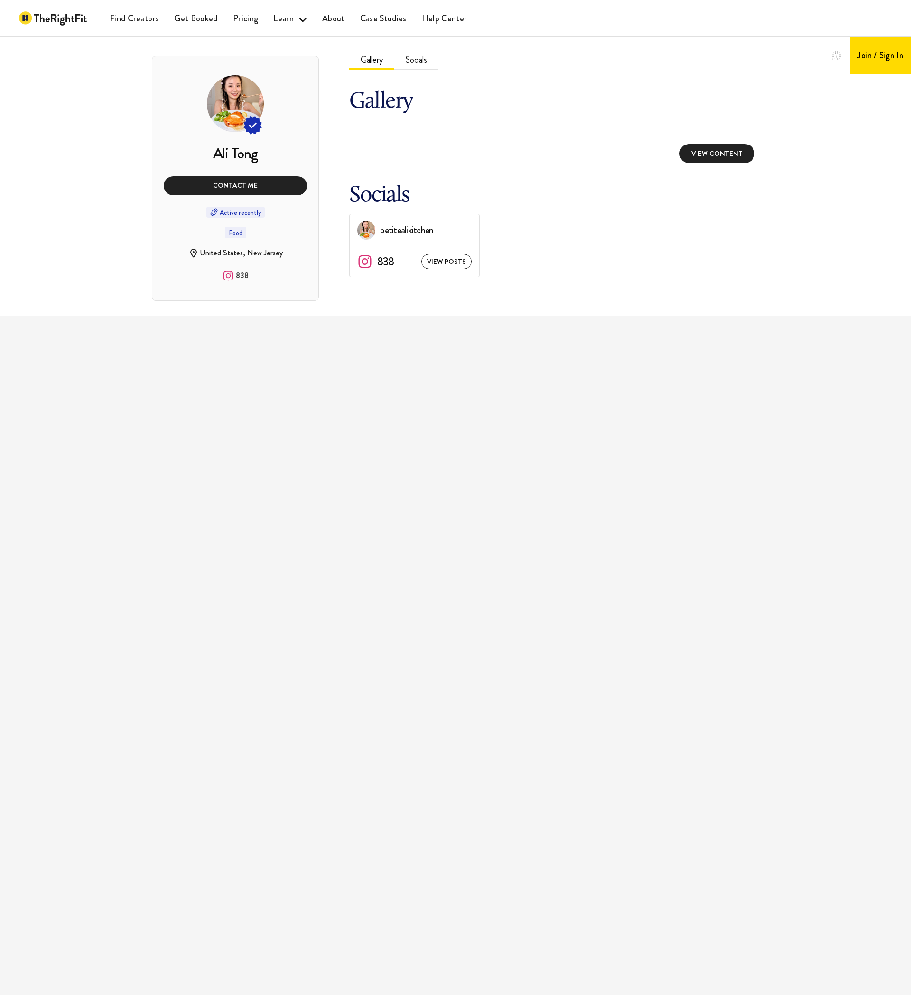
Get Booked (195, 18)
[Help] (836, 55)
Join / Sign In (880, 55)
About (333, 18)
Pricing (245, 18)
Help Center (444, 18)
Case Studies (383, 18)
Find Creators (134, 18)
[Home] (52, 18)
